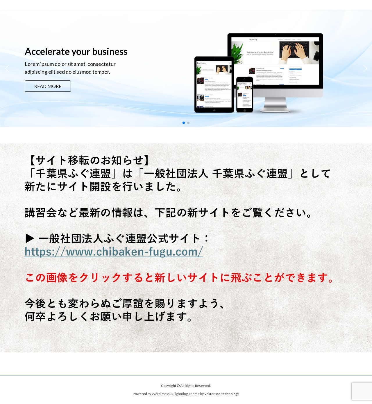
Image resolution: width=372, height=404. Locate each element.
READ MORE (47, 86)
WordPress (161, 394)
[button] (184, 123)
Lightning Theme (187, 394)
